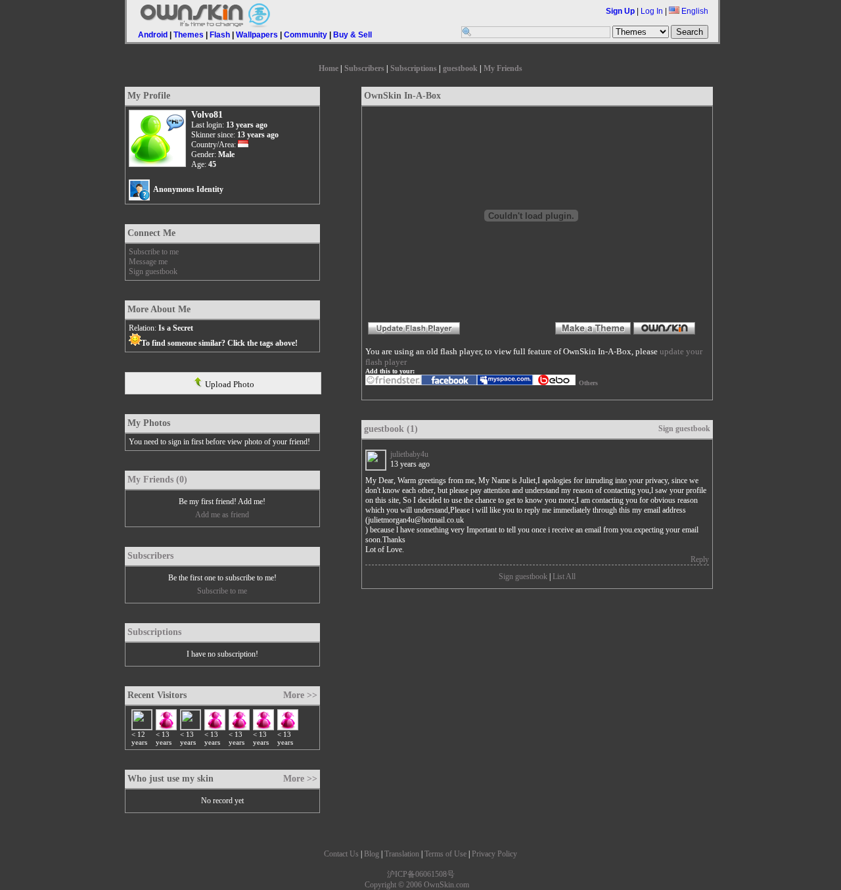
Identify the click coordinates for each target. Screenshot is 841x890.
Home (328, 68)
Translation (401, 853)
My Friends (503, 68)
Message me (148, 261)
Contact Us (341, 853)
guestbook (460, 68)
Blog (371, 853)
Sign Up (620, 11)
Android (153, 34)
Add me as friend (222, 514)
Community (305, 34)
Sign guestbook (153, 271)
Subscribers (364, 68)
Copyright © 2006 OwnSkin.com (417, 884)
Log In (652, 11)
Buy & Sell (352, 34)
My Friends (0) (157, 479)
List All (564, 576)
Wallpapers (257, 34)
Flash (220, 34)
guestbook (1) (391, 429)
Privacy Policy (494, 853)
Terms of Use (445, 853)
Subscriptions (413, 68)
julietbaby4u (409, 454)
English (693, 11)
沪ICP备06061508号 (421, 874)
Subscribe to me (154, 251)
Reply (700, 559)
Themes (188, 34)
